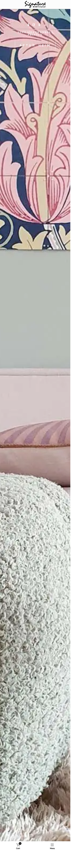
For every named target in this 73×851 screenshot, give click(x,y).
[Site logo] (35, 4)
